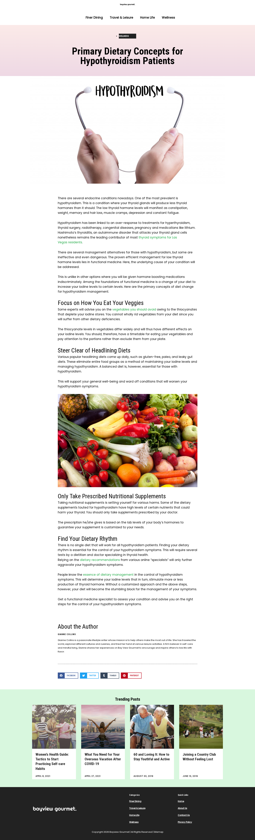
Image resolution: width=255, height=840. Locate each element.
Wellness (168, 17)
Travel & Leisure (121, 17)
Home (181, 801)
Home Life (147, 17)
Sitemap (158, 832)
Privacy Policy (185, 822)
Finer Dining (94, 17)
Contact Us (184, 815)
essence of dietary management (108, 575)
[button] (68, 676)
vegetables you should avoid (134, 309)
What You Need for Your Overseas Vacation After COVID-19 (103, 759)
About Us (182, 808)
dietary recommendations (100, 560)
